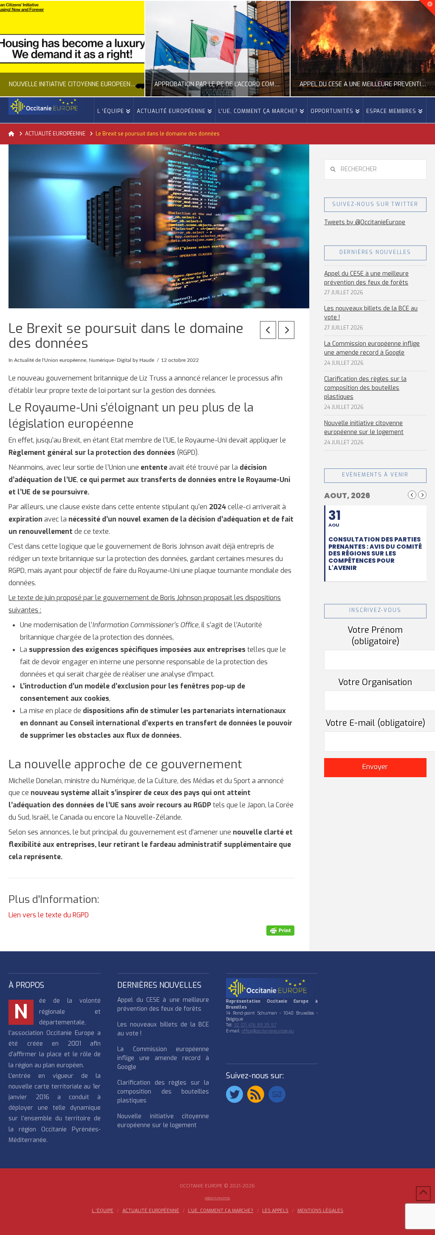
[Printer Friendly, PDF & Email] (280, 930)
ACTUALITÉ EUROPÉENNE (150, 1211)
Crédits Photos (217, 1198)
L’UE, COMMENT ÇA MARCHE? (220, 1211)
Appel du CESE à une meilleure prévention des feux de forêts (366, 278)
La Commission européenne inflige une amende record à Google (372, 348)
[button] (427, 8)
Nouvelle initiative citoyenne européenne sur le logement (364, 427)
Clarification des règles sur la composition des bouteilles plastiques (365, 388)
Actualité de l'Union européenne (50, 360)
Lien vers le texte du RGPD (48, 915)
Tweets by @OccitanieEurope (364, 222)
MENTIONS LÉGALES (320, 1211)
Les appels (275, 1211)
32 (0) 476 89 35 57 (255, 1025)
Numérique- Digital (110, 360)
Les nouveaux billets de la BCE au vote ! (371, 313)
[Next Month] (422, 495)
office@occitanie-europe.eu (268, 1031)
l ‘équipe (102, 1211)
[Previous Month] (412, 495)
